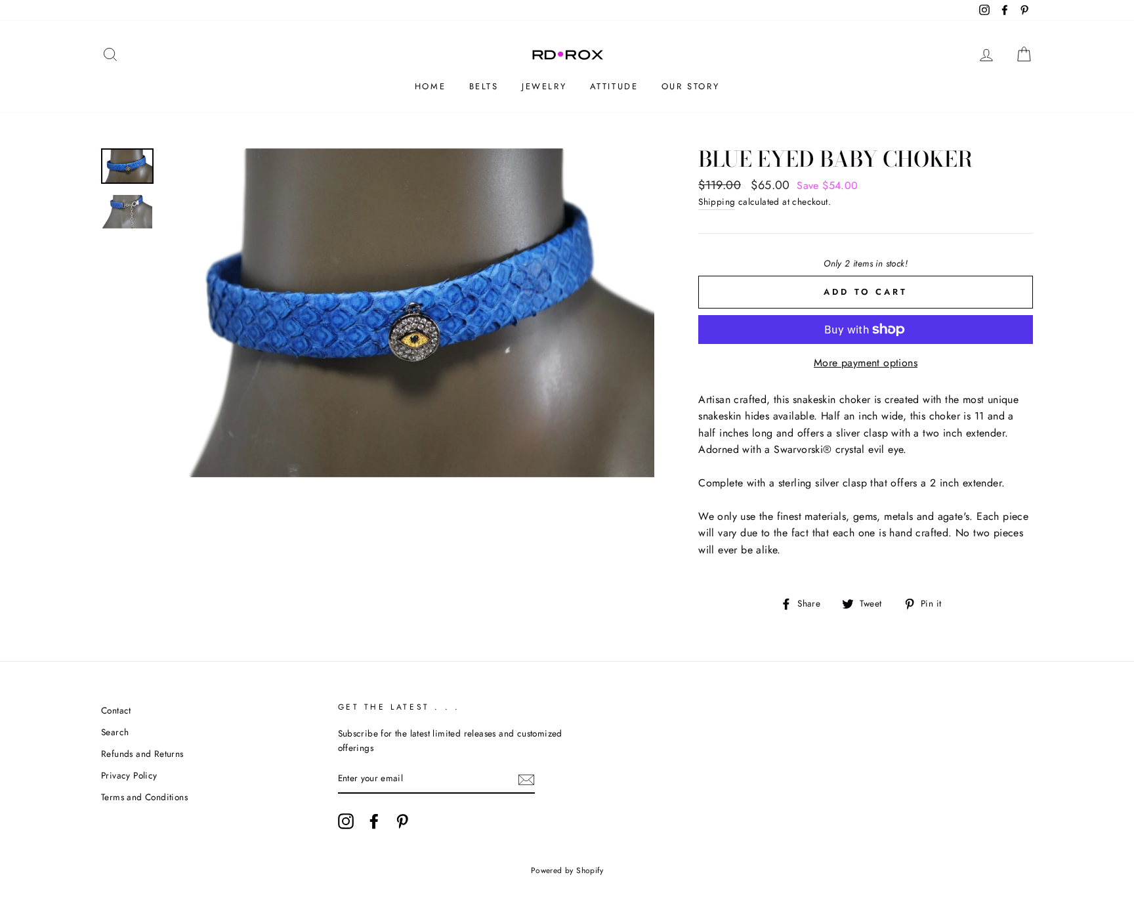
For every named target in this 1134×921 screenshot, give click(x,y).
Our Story (690, 86)
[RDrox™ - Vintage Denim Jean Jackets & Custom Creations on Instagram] (346, 821)
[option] (409, 312)
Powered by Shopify (567, 870)
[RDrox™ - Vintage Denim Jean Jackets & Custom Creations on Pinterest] (402, 821)
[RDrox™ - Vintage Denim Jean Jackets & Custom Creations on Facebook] (374, 821)
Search (115, 732)
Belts (484, 86)
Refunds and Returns (142, 753)
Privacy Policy (129, 775)
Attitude (614, 86)
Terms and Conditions (144, 796)
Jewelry (544, 86)
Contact (116, 710)
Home (430, 86)
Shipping (716, 201)
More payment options (865, 362)
